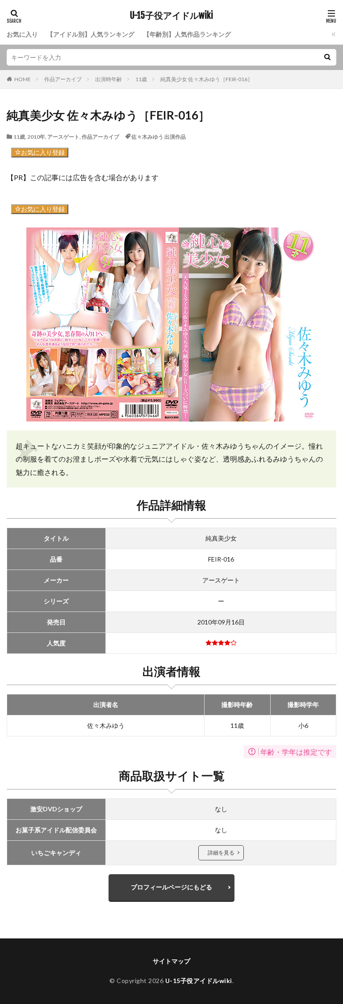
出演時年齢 (108, 79)
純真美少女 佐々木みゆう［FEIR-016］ (206, 79)
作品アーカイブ (63, 79)
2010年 (36, 136)
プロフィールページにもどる (171, 887)
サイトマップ (171, 961)
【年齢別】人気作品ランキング (187, 34)
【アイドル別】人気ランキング (90, 34)
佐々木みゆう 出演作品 (158, 136)
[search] (327, 57)
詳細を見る (221, 852)
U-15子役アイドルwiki (171, 15)
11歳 (141, 79)
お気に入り (22, 34)
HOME (22, 79)
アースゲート (63, 136)
